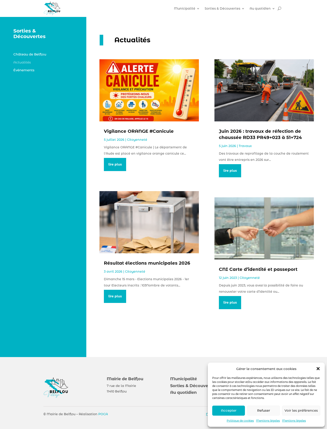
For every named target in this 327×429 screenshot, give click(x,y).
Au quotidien (260, 8)
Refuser (263, 410)
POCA (103, 414)
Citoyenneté (137, 140)
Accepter (228, 410)
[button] (318, 368)
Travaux (245, 146)
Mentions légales (268, 420)
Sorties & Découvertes (222, 8)
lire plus (115, 164)
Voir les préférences (301, 410)
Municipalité (184, 8)
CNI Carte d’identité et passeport (258, 269)
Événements (23, 70)
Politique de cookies (240, 420)
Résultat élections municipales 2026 (147, 263)
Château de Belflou (29, 54)
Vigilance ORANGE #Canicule (139, 131)
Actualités (22, 62)
